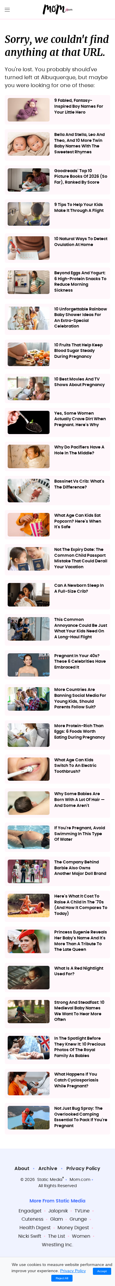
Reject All (62, 1278)
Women (81, 1236)
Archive (47, 1168)
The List (56, 1236)
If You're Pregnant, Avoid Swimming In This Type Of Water (79, 834)
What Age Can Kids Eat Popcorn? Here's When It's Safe (77, 521)
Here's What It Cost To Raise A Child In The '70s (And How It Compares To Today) (80, 905)
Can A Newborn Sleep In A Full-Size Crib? (79, 589)
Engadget (30, 1211)
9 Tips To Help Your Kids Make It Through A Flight (79, 208)
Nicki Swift (29, 1236)
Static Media (49, 1180)
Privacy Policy (83, 1168)
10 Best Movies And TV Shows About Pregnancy (79, 382)
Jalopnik (58, 1211)
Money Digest (73, 1227)
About (21, 1168)
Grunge (78, 1219)
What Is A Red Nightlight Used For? (78, 971)
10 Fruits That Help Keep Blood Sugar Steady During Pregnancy (78, 351)
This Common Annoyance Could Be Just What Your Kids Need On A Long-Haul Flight (80, 628)
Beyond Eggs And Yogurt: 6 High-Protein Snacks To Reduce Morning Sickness (80, 282)
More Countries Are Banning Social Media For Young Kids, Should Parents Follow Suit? (80, 698)
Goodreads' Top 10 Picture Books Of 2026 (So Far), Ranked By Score (80, 177)
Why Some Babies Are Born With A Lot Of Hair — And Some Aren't (79, 800)
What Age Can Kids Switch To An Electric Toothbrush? (75, 766)
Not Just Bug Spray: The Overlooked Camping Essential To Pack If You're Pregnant (80, 1117)
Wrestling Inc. (57, 1244)
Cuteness (32, 1219)
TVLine (82, 1211)
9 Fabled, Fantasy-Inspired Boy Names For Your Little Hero (78, 106)
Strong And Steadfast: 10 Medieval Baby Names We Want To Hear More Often (79, 1011)
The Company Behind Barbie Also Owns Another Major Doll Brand (80, 868)
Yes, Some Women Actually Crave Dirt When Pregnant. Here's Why (80, 419)
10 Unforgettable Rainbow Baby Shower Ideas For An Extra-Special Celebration (80, 318)
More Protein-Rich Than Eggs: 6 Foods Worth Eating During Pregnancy (79, 732)
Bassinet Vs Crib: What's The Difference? (79, 484)
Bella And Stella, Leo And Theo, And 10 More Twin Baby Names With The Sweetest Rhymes (79, 143)
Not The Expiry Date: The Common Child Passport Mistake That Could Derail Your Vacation (80, 558)
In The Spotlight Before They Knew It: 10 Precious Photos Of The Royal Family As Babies (80, 1047)
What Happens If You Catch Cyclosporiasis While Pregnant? (76, 1080)
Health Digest (35, 1227)
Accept (102, 1271)
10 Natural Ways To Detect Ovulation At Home (80, 242)
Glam (56, 1219)
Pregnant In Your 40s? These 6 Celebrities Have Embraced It (80, 661)
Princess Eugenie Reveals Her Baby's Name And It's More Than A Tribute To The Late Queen (80, 941)
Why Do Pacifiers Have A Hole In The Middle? (79, 450)
